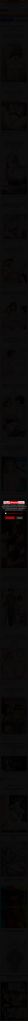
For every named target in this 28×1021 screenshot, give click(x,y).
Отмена (19, 518)
